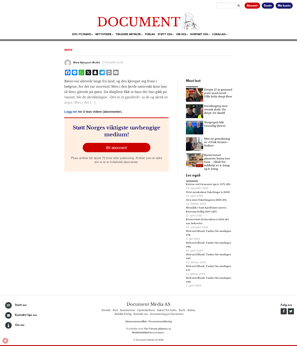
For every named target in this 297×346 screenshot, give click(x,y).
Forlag (150, 34)
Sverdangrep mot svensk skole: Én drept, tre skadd (216, 109)
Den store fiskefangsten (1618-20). (206, 199)
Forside (106, 310)
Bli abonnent (116, 147)
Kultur (191, 310)
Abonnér (252, 5)
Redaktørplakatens (142, 332)
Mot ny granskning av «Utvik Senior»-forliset (217, 142)
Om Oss (181, 34)
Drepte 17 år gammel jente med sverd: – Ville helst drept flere (218, 93)
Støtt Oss (165, 34)
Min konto (284, 5)
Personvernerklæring (160, 321)
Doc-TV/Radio (81, 34)
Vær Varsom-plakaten (156, 328)
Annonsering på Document (166, 314)
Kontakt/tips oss (26, 315)
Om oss (19, 325)
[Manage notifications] (5, 340)
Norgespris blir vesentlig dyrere (215, 124)
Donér (268, 5)
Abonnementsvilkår (136, 321)
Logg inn (70, 111)
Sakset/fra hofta (167, 310)
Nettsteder (103, 34)
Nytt (115, 310)
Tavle (182, 310)
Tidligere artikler (128, 34)
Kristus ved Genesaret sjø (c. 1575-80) (208, 184)
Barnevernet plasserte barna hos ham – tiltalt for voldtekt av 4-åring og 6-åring (217, 161)
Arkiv (68, 50)
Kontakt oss (199, 34)
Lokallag (219, 34)
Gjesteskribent (146, 310)
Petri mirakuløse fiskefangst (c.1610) (208, 192)
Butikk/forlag (123, 314)
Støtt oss (21, 305)
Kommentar (127, 310)
